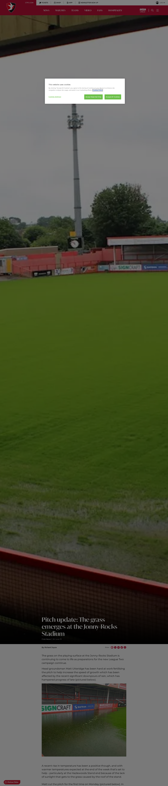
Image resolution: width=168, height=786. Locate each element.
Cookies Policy (98, 90)
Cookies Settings (55, 97)
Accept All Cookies (113, 97)
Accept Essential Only (93, 97)
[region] (85, 91)
